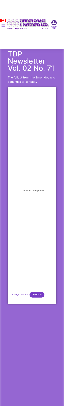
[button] (3, 26)
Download (37, 294)
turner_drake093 (19, 294)
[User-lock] (54, 22)
